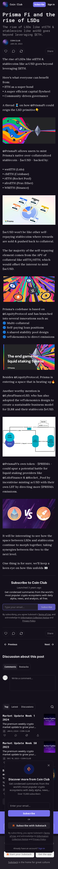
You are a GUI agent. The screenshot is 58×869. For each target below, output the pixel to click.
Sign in (51, 4)
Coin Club (15, 41)
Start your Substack (21, 854)
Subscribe (39, 4)
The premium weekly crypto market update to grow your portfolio (18, 725)
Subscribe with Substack (31, 825)
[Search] (52, 707)
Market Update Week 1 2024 (19, 717)
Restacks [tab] (24, 666)
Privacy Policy (39, 839)
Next (47, 644)
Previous (12, 644)
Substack (13, 862)
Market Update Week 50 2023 (20, 745)
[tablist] (16, 667)
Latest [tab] (14, 706)
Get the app (44, 854)
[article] (29, 725)
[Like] (6, 51)
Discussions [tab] (27, 706)
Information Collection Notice (35, 617)
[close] (48, 765)
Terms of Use (44, 614)
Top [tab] (6, 706)
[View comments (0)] (13, 51)
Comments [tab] (10, 666)
